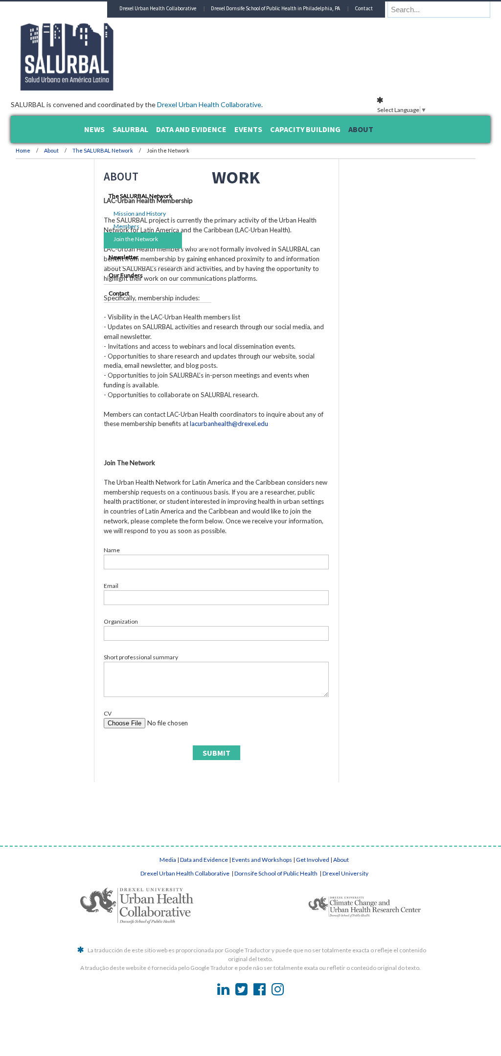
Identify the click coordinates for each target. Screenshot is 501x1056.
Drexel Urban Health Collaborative (273, 104)
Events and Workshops (262, 927)
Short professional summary (204, 724)
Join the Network (111, 239)
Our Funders (101, 275)
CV (171, 781)
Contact (403, 24)
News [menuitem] (94, 129)
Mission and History (115, 213)
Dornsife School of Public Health (276, 940)
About (115, 150)
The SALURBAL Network (166, 150)
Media (167, 927)
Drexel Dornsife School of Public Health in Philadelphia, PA (314, 24)
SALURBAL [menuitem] (130, 129)
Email (174, 653)
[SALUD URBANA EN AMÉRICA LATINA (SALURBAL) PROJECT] (172, 87)
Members (102, 226)
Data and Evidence (204, 927)
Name (175, 617)
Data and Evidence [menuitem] (191, 129)
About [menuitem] (360, 129)
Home (86, 150)
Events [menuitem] (248, 129)
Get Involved (312, 927)
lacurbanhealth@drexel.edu (206, 472)
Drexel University (345, 940)
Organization (184, 689)
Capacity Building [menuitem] (305, 129)
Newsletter (99, 257)
